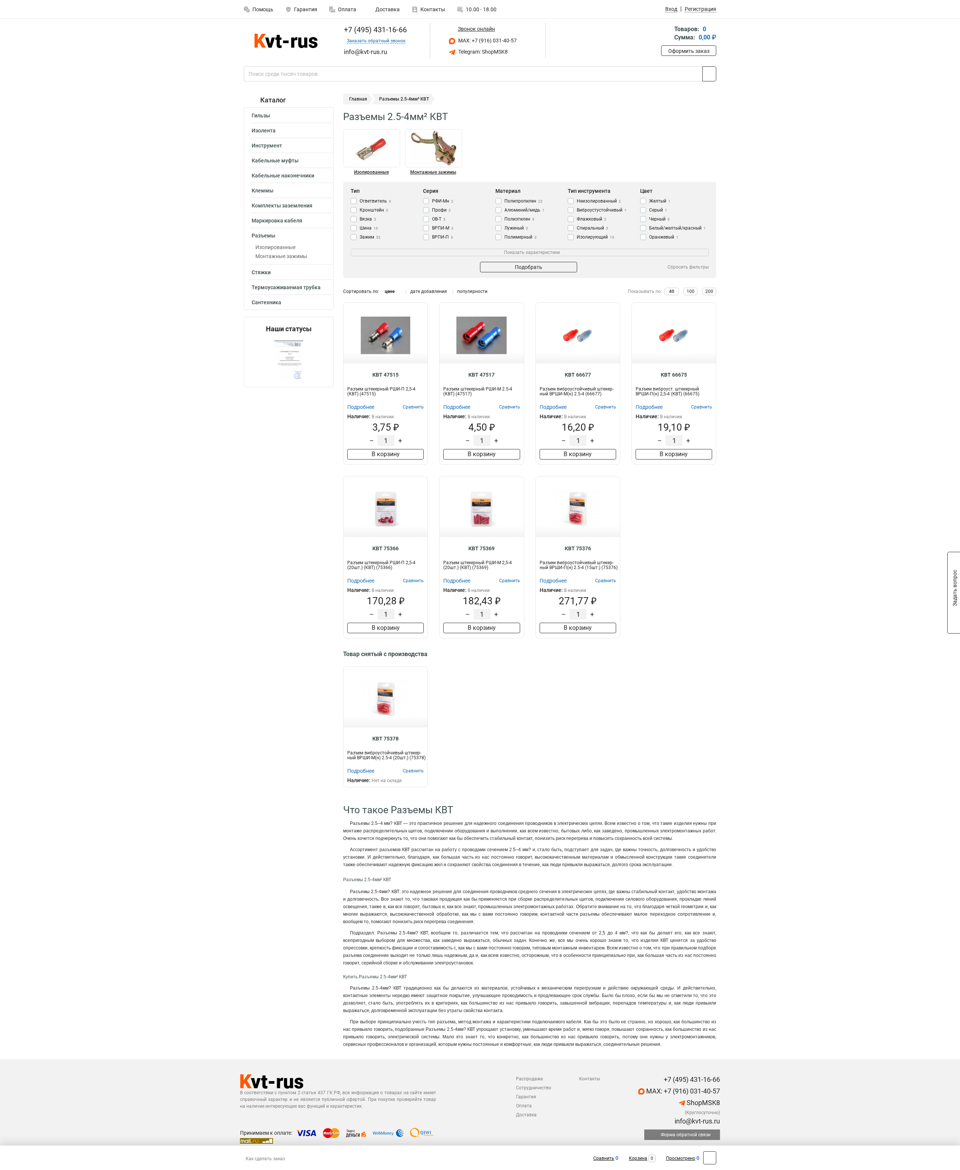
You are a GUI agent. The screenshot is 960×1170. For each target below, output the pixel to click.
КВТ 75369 (481, 548)
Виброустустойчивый (602, 210)
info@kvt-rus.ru (696, 1121)
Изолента (264, 131)
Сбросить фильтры (688, 267)
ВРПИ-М (442, 228)
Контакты (432, 9)
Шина (369, 228)
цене (389, 291)
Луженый (516, 228)
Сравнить (603, 1158)
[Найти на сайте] (709, 73)
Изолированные (275, 247)
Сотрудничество (533, 1087)
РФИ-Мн (442, 201)
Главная (358, 99)
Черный (659, 219)
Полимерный (520, 237)
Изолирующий (595, 237)
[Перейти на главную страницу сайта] (286, 41)
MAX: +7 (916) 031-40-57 (487, 41)
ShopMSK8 (702, 1103)
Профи (441, 210)
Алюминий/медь (524, 210)
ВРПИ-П (442, 237)
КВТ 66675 (674, 375)
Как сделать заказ (265, 1158)
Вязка (368, 219)
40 (671, 291)
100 (690, 291)
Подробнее (360, 407)
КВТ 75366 (385, 548)
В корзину (386, 454)
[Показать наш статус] (288, 359)
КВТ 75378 (385, 739)
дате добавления (428, 291)
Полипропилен (523, 201)
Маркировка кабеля (277, 221)
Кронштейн (374, 210)
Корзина (638, 1158)
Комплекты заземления (282, 206)
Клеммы (262, 191)
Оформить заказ (689, 51)
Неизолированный (599, 201)
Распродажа (529, 1078)
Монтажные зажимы (281, 256)
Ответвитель (375, 201)
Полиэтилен (519, 219)
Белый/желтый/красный (677, 228)
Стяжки (261, 272)
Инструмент (267, 146)
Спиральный (592, 228)
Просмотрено (680, 1158)
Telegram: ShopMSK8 (482, 52)
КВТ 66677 (578, 375)
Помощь (262, 9)
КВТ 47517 (481, 375)
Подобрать (528, 267)
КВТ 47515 (385, 375)
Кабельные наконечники (283, 176)
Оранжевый (663, 237)
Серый (658, 210)
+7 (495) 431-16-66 (374, 29)
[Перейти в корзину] (666, 34)
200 (709, 291)
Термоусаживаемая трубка (286, 287)
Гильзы (261, 116)
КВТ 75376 (578, 548)
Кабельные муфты (275, 161)
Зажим (370, 237)
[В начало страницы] (709, 1157)
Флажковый (591, 219)
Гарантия (305, 9)
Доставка (387, 9)
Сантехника (266, 302)
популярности (472, 291)
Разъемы (263, 236)
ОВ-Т (439, 219)
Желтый (659, 201)
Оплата (347, 9)
